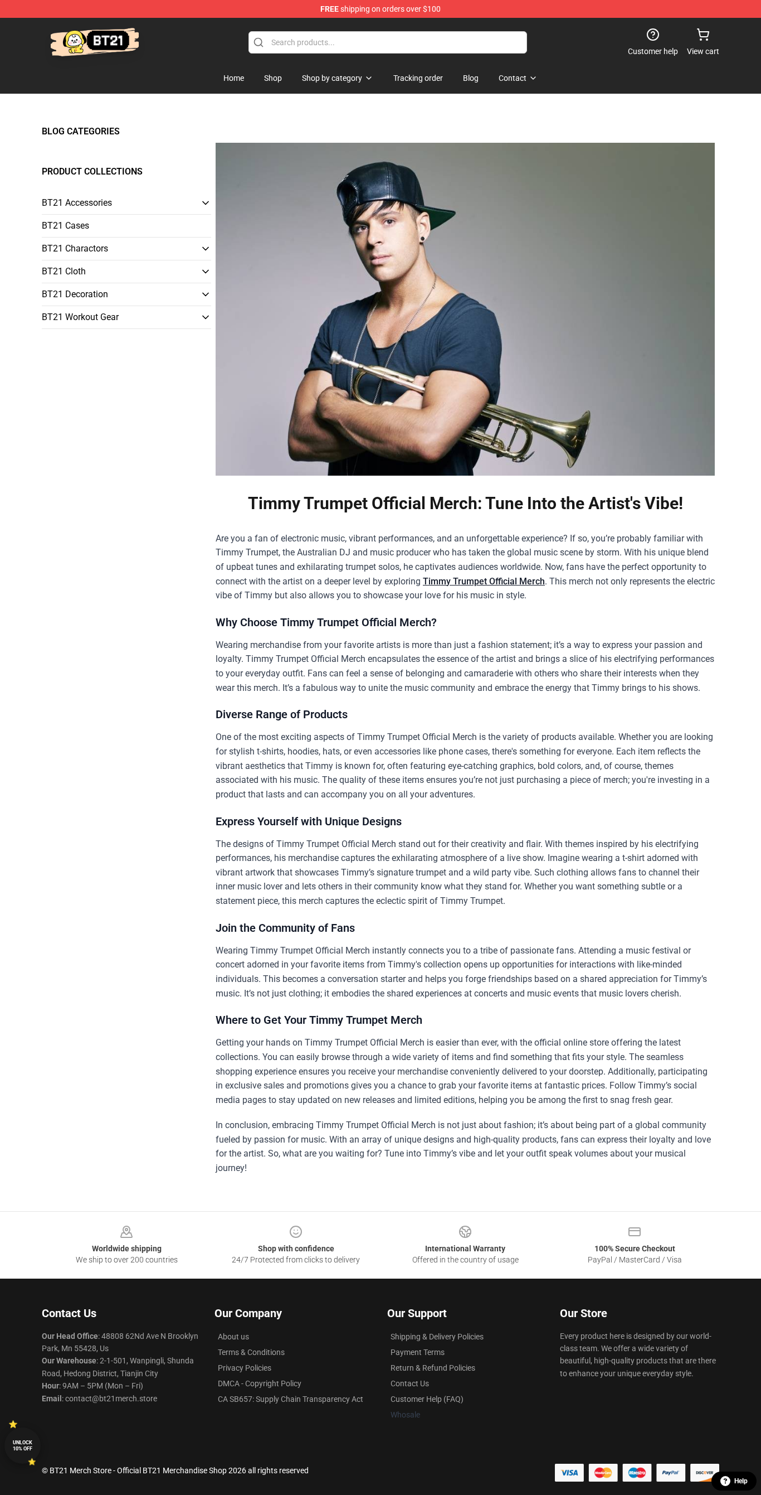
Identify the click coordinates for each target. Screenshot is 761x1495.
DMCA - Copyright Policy (259, 1383)
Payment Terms (418, 1352)
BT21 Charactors (75, 248)
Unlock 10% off (22, 1446)
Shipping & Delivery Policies (437, 1336)
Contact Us (410, 1383)
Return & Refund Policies (433, 1367)
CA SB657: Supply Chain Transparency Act (290, 1399)
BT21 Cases (65, 225)
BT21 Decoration (75, 294)
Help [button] (741, 1481)
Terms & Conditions (251, 1352)
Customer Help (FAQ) (427, 1399)
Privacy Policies (244, 1367)
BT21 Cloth (64, 271)
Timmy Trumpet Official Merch (484, 581)
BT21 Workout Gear (80, 317)
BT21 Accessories (77, 202)
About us (233, 1336)
